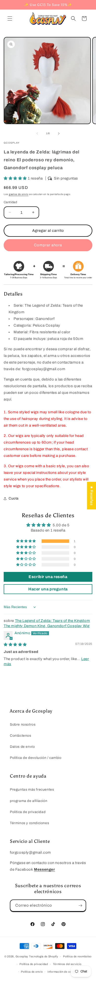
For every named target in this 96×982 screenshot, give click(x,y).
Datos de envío (22, 747)
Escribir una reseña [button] (48, 577)
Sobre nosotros (22, 724)
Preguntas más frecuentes (32, 789)
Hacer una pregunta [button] (48, 589)
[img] (15, 645)
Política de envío (32, 971)
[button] (9, 18)
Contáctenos (20, 735)
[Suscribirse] (80, 905)
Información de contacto (64, 971)
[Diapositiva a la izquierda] (37, 133)
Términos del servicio (67, 964)
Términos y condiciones (29, 823)
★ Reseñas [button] (92, 495)
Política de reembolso (77, 956)
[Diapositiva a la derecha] (58, 133)
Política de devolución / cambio (36, 758)
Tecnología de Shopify (43, 956)
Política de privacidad (28, 812)
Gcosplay (22, 956)
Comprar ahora (48, 245)
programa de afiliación (28, 801)
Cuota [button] (14, 498)
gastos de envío (19, 194)
